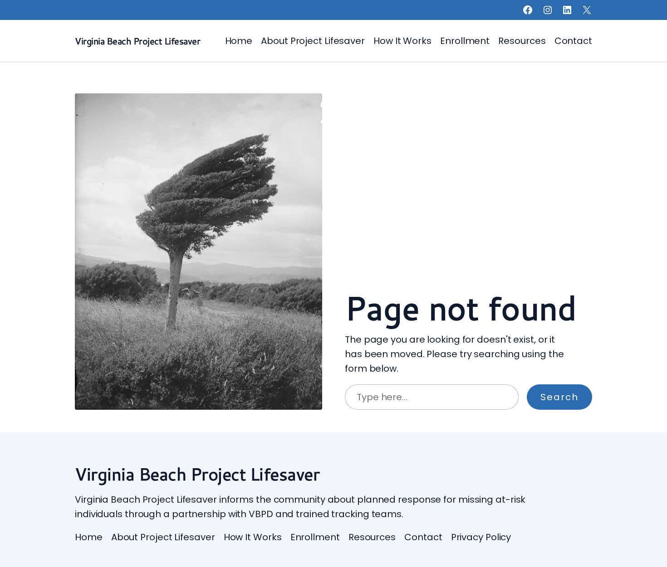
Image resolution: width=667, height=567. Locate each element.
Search (559, 397)
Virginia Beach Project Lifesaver (137, 40)
